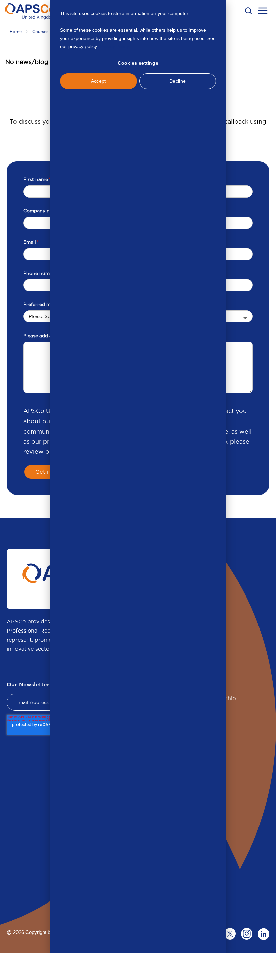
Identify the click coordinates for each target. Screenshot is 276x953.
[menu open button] (263, 12)
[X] (230, 934)
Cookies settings (138, 63)
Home (16, 31)
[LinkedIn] (263, 934)
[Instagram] (246, 934)
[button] (248, 10)
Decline (177, 81)
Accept (98, 81)
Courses (40, 31)
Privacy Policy (114, 46)
